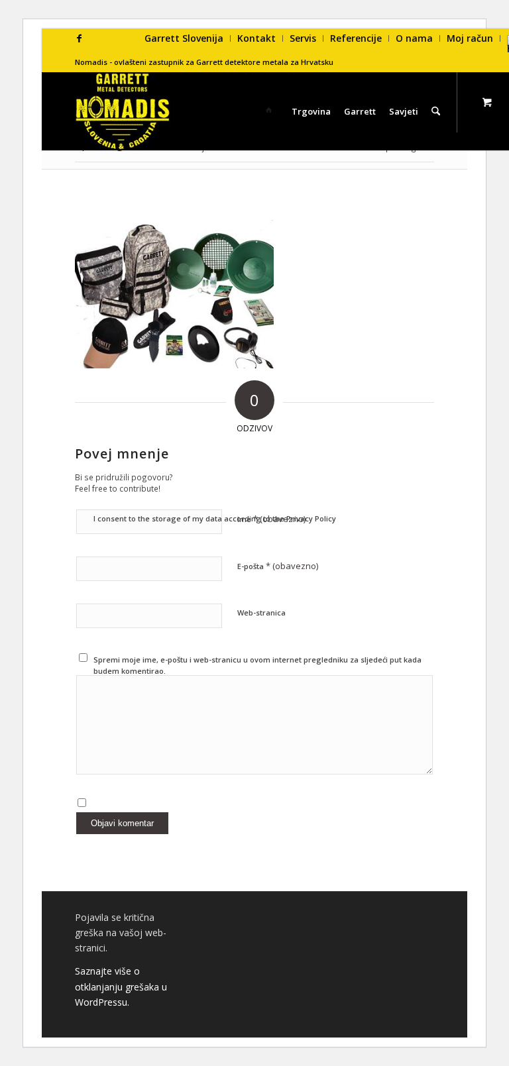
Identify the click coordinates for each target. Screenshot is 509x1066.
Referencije (356, 38)
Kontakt (256, 38)
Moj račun (470, 38)
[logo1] (122, 111)
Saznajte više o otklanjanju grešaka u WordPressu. (121, 986)
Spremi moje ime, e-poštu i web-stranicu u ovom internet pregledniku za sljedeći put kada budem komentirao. (257, 665)
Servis (303, 38)
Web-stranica (261, 612)
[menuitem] (184, 38)
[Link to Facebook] (79, 38)
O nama (414, 38)
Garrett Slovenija (183, 38)
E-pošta (277, 566)
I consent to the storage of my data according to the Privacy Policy (214, 518)
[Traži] (436, 111)
